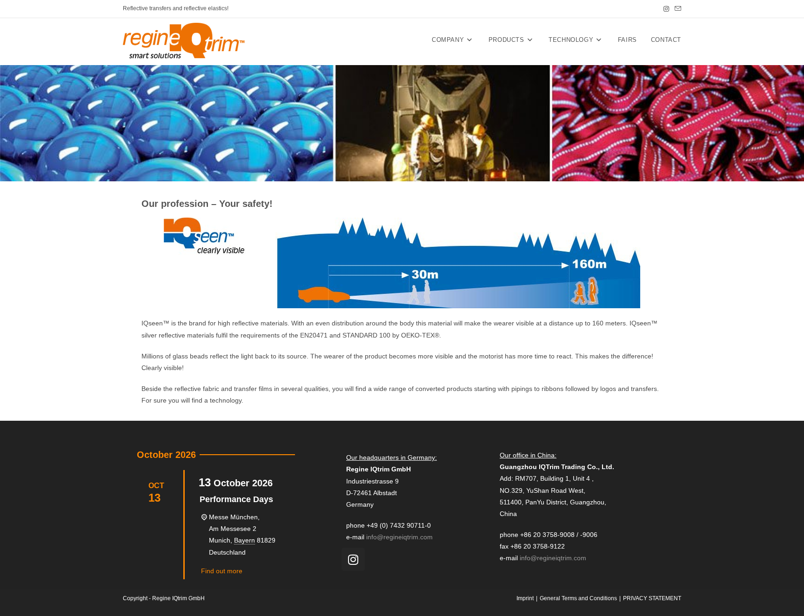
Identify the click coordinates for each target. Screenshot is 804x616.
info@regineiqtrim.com (399, 537)
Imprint (525, 598)
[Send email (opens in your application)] (676, 8)
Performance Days (236, 499)
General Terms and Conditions (578, 598)
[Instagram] (353, 559)
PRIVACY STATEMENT (652, 598)
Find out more (221, 571)
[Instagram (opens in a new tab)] (666, 8)
